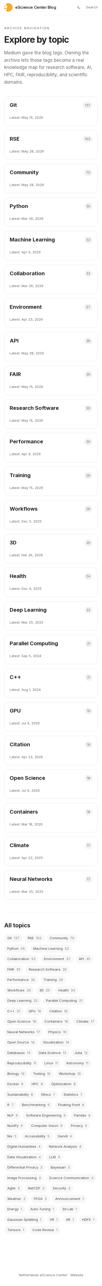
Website (76, 1275)
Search (92, 7)
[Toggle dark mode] (79, 7)
